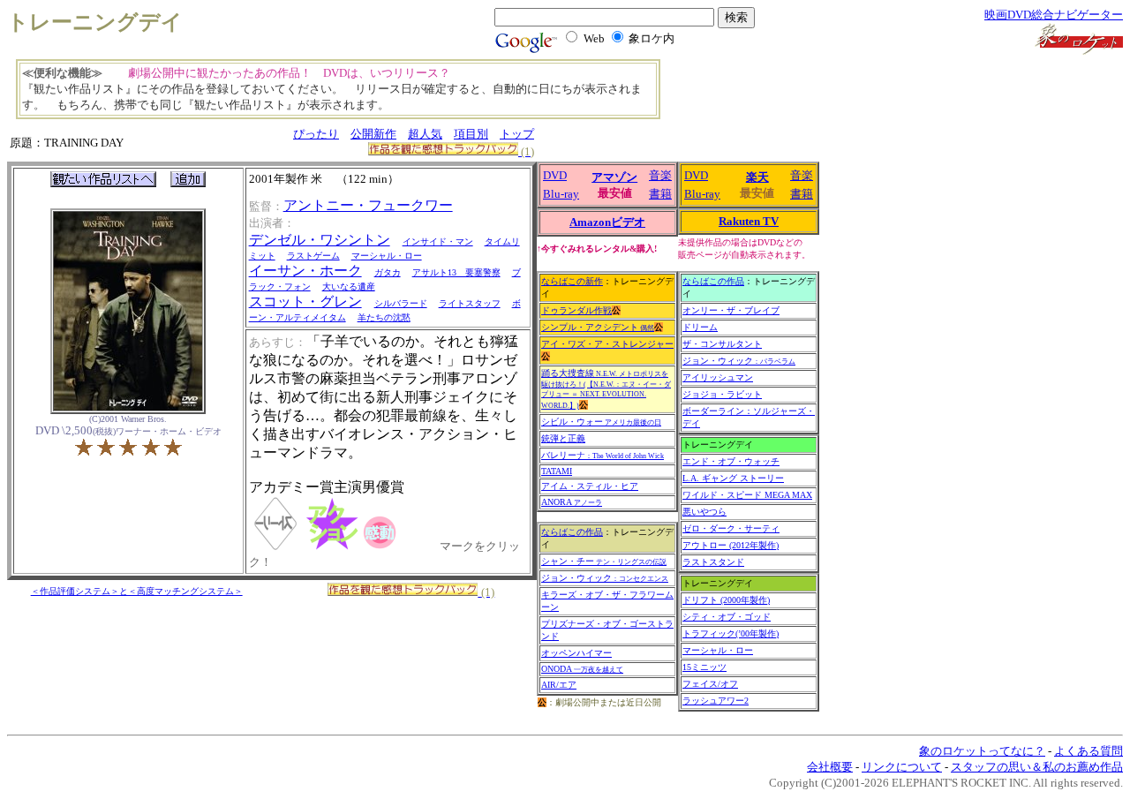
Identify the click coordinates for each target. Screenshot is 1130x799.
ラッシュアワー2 (715, 700)
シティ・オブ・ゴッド (726, 617)
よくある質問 (1088, 751)
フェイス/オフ (710, 684)
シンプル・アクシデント (597, 327)
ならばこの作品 (572, 532)
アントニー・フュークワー (368, 205)
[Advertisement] (772, 97)
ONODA (582, 669)
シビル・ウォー (601, 421)
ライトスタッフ (470, 303)
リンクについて (902, 766)
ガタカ (387, 272)
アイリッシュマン (717, 377)
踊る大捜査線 (606, 389)
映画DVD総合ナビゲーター (1053, 14)
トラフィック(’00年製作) (730, 633)
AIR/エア (558, 685)
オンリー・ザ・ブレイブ (731, 310)
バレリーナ (602, 455)
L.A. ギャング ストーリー (733, 478)
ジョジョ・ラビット (722, 394)
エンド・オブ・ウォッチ (731, 461)
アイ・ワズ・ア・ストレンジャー (607, 344)
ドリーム (700, 327)
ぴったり (316, 133)
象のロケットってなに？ (982, 751)
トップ (517, 133)
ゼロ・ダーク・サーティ (731, 528)
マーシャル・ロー (386, 255)
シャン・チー (604, 561)
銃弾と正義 (563, 438)
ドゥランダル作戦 (576, 310)
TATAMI (556, 471)
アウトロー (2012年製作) (730, 545)
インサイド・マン (438, 241)
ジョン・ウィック (604, 578)
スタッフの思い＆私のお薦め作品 (1037, 766)
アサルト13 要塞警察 (456, 272)
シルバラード (400, 303)
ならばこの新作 (572, 281)
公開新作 (373, 133)
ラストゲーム (313, 255)
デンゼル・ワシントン (319, 239)
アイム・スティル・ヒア (589, 486)
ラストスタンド (713, 562)
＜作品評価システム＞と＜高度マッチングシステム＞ (137, 591)
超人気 (425, 133)
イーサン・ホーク (305, 270)
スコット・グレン (305, 301)
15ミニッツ (704, 667)
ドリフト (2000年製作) (726, 600)
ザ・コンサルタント (722, 344)
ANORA (571, 502)
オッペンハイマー (576, 653)
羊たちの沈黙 (384, 317)
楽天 (757, 177)
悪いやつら (704, 511)
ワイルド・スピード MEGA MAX (747, 495)
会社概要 (830, 766)
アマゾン (614, 177)
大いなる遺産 (348, 286)
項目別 (471, 133)
